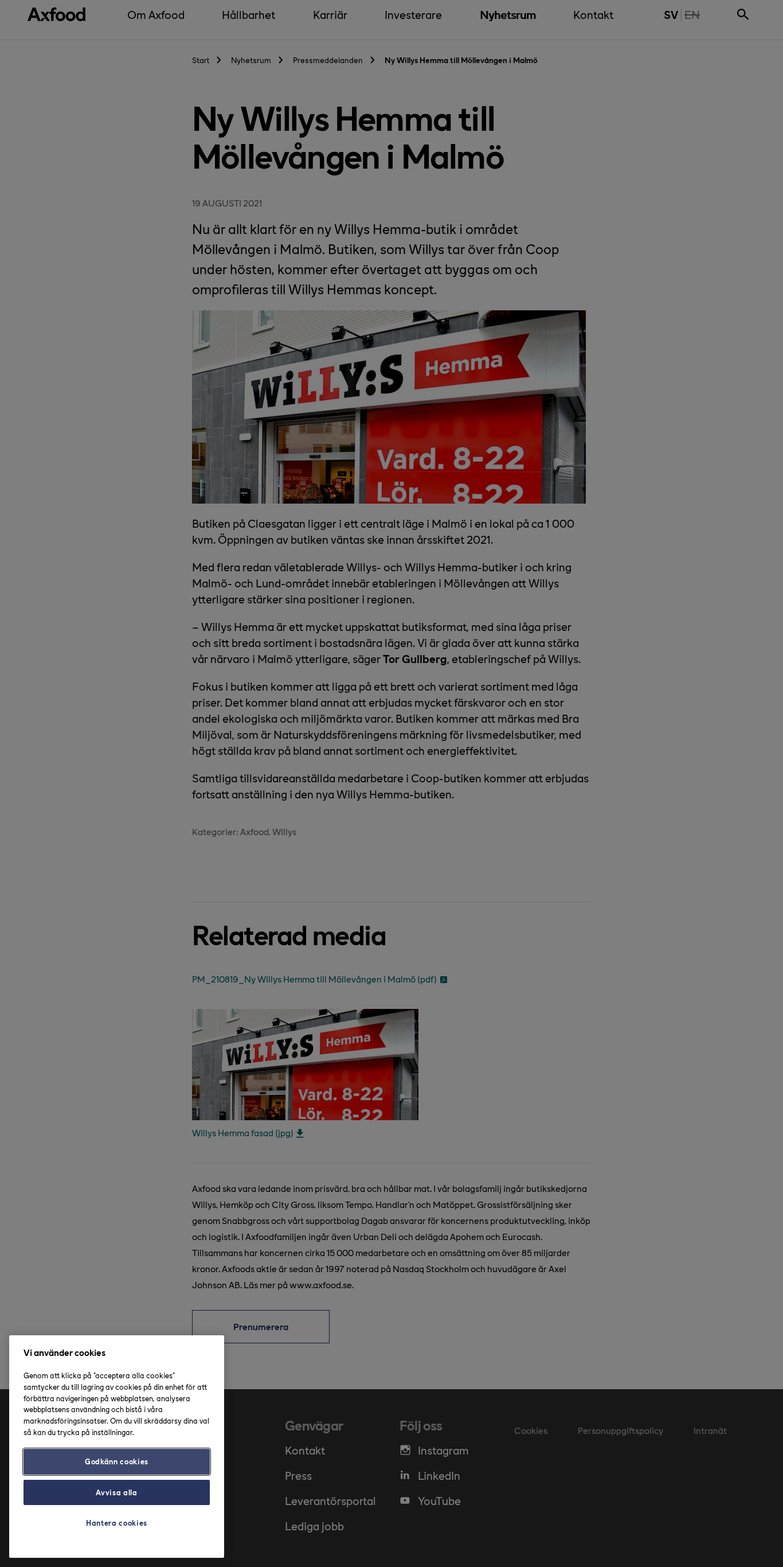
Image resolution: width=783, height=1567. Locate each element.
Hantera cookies (116, 1522)
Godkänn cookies (116, 1461)
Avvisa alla (116, 1492)
